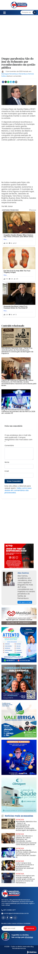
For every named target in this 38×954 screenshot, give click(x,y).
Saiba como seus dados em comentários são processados (18, 490)
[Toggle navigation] (4, 12)
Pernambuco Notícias (26, 74)
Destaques (5, 74)
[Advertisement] (19, 37)
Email (7, 471)
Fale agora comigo (24, 602)
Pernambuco (13, 74)
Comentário (9, 446)
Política (4, 76)
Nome (7, 462)
